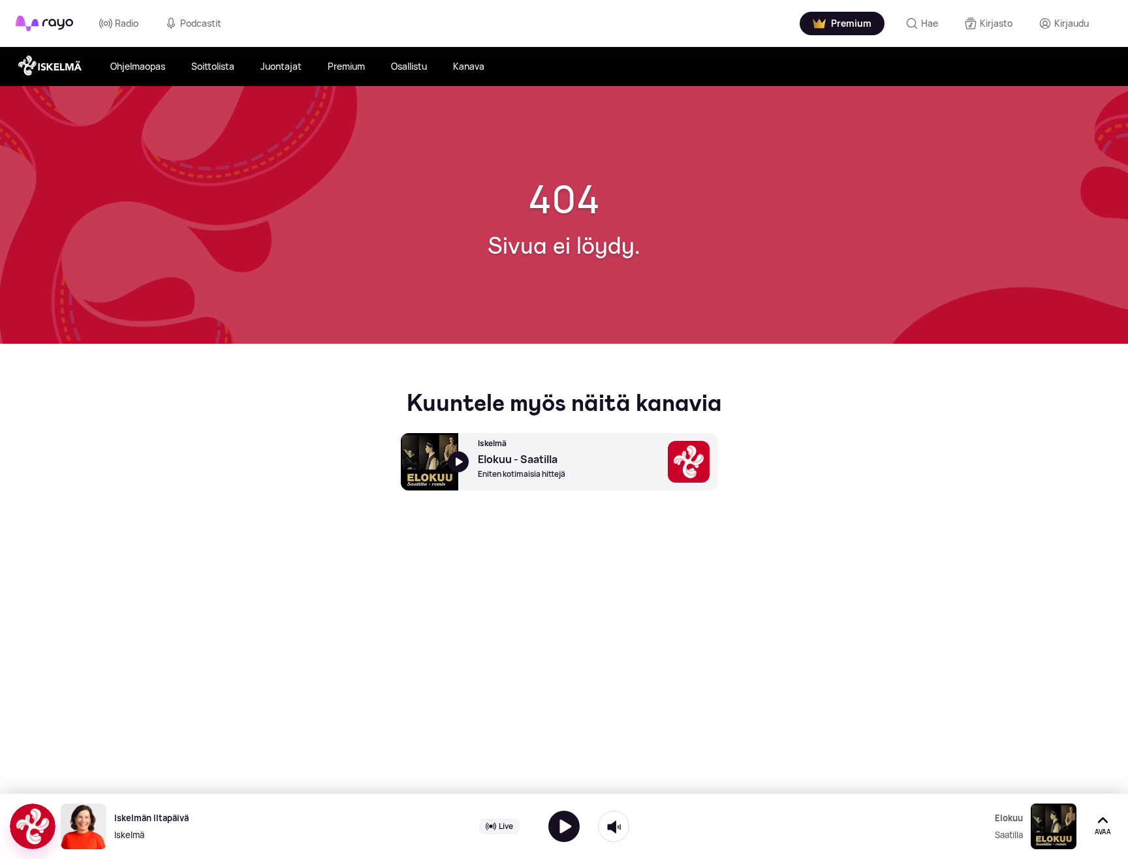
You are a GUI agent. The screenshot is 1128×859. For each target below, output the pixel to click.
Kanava (468, 66)
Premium (346, 66)
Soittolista (212, 66)
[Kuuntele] (564, 826)
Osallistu (409, 66)
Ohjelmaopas (137, 66)
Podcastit (200, 23)
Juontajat (281, 66)
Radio (126, 23)
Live (506, 826)
